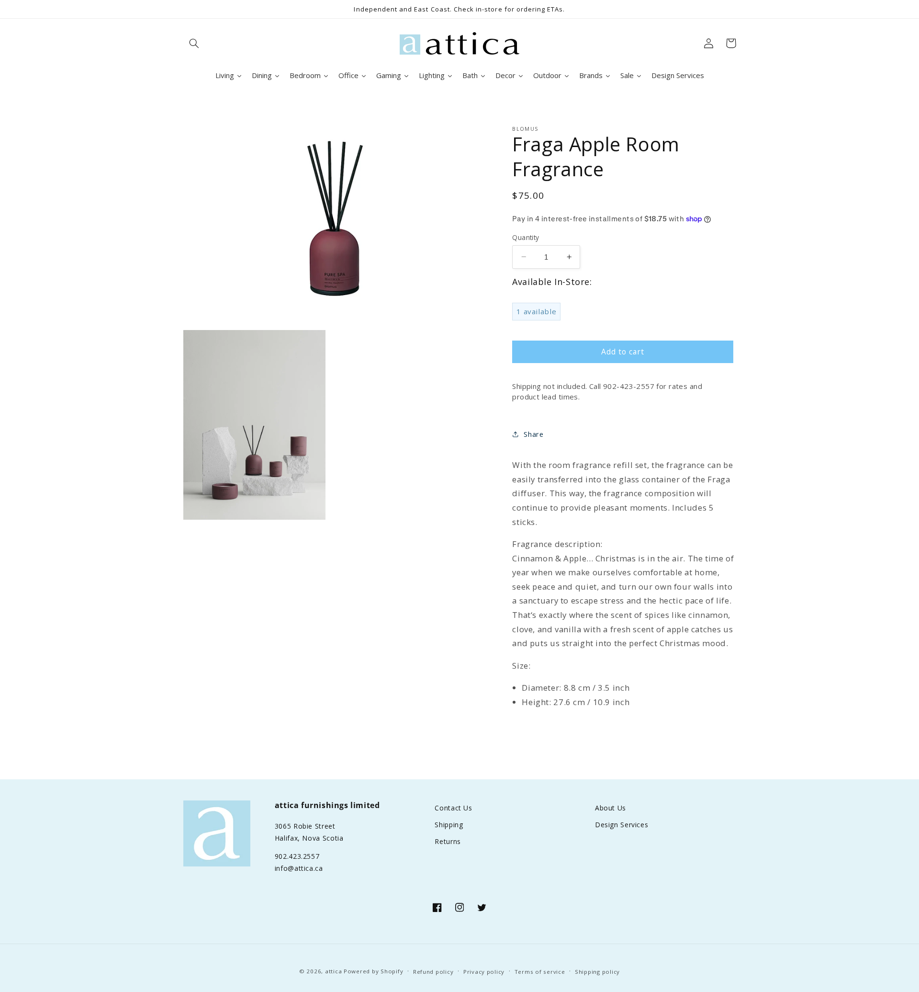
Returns (447, 841)
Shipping (449, 824)
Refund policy (433, 971)
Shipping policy (597, 971)
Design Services (621, 824)
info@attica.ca (299, 868)
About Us (610, 807)
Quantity (525, 236)
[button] (194, 43)
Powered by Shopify (373, 971)
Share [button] (533, 434)
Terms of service (540, 971)
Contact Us (453, 807)
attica (333, 971)
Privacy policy (483, 971)
